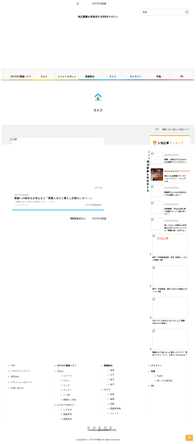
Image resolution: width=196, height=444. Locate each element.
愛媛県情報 (115, 408)
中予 (112, 375)
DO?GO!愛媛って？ (21, 76)
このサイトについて (20, 371)
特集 (158, 76)
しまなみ (67, 409)
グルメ (43, 76)
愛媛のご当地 (69, 399)
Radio (160, 376)
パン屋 (66, 395)
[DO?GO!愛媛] (98, 6)
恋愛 (112, 404)
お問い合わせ (17, 388)
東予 (112, 379)
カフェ (66, 380)
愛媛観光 (89, 76)
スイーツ (67, 376)
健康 (112, 399)
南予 (112, 384)
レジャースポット (67, 76)
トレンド (114, 413)
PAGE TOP (189, 438)
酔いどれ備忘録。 (165, 380)
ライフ (112, 76)
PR (181, 76)
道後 (112, 370)
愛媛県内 (67, 414)
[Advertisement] (98, 45)
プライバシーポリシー (21, 382)
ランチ (66, 385)
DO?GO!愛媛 (95, 440)
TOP (13, 365)
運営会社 (15, 376)
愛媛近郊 (67, 419)
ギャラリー (135, 76)
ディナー (67, 390)
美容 (112, 394)
